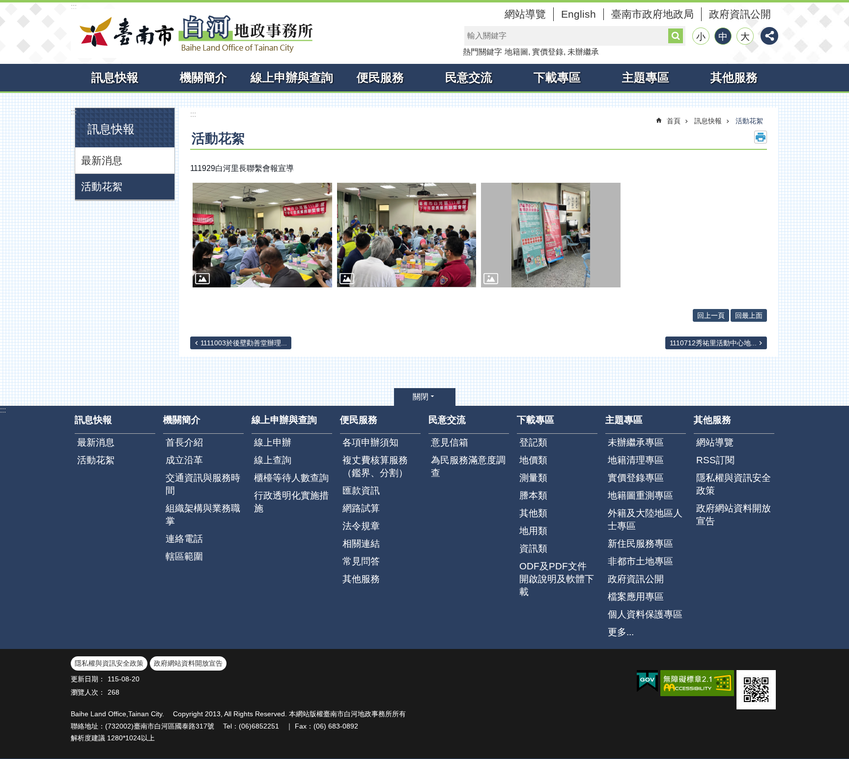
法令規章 (361, 526)
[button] (262, 235)
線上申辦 (272, 442)
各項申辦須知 (370, 442)
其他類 (533, 513)
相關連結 (361, 543)
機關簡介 (203, 77)
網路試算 (361, 508)
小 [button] (701, 36)
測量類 (533, 478)
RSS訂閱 (715, 460)
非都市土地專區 (640, 561)
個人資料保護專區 (645, 614)
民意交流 (468, 77)
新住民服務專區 (640, 543)
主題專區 (645, 77)
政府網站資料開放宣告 (733, 514)
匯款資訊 (361, 490)
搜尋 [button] (675, 35)
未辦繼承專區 (636, 442)
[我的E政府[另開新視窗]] (647, 681)
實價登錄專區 (636, 478)
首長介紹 (184, 442)
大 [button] (745, 36)
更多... (621, 632)
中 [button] (723, 36)
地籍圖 (516, 52)
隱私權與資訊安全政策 (733, 484)
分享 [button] (769, 36)
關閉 (420, 397)
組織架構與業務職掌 (203, 514)
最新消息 (101, 160)
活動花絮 (101, 186)
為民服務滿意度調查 (468, 466)
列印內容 (760, 137)
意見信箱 (449, 442)
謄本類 (533, 495)
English (578, 14)
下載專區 (557, 77)
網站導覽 (525, 14)
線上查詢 (272, 460)
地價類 (533, 460)
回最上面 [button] (749, 315)
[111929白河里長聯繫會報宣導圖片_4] (756, 689)
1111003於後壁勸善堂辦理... (243, 343)
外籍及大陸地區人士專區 (645, 519)
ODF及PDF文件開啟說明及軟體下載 (556, 579)
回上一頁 (711, 315)
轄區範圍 (184, 556)
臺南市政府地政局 (652, 14)
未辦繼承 (583, 52)
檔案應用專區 (636, 596)
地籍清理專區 (636, 460)
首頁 (673, 121)
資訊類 (533, 548)
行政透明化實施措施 (291, 501)
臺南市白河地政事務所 (193, 33)
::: (74, 6)
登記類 (533, 442)
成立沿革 (184, 460)
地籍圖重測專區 (640, 495)
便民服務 (380, 77)
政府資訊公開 (740, 14)
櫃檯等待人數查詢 (291, 478)
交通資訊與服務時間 (203, 484)
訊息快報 (115, 77)
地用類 (533, 531)
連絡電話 (184, 539)
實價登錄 (548, 52)
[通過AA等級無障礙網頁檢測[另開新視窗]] (697, 683)
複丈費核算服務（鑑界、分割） (375, 466)
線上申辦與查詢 (292, 77)
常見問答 (361, 561)
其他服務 (734, 77)
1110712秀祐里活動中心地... (713, 343)
